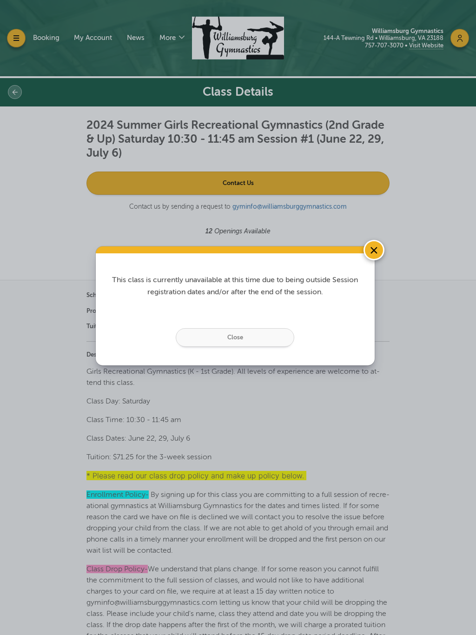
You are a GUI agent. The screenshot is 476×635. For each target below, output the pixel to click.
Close (235, 337)
